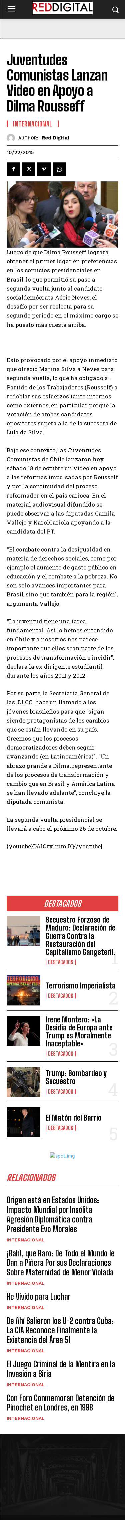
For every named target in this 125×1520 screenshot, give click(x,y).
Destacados (60, 962)
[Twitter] (28, 169)
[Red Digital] (12, 138)
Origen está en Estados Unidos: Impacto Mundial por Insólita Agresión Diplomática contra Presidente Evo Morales (53, 1214)
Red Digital (55, 138)
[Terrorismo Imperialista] (23, 990)
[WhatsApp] (59, 169)
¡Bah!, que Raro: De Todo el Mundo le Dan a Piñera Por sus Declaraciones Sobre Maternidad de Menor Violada (61, 1262)
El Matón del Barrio (74, 1117)
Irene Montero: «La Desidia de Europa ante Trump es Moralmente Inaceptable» (79, 1031)
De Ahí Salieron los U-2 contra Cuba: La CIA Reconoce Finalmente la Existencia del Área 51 (60, 1330)
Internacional (26, 1239)
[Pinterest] (44, 169)
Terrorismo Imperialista (81, 985)
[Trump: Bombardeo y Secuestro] (23, 1082)
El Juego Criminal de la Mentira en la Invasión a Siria (61, 1369)
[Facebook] (13, 169)
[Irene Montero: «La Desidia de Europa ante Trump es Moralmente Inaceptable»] (23, 1031)
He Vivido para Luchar (39, 1296)
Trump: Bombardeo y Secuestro (76, 1077)
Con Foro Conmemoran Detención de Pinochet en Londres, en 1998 (61, 1402)
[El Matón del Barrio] (23, 1122)
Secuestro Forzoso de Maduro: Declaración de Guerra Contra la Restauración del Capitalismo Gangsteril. (80, 936)
